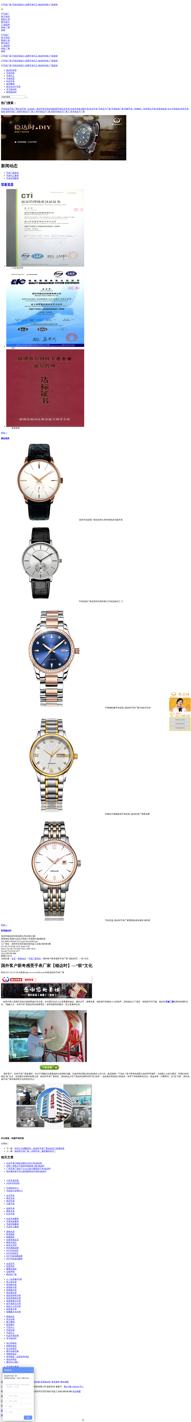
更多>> (4, 433)
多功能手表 (83, 109)
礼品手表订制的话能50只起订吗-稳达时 (24, 1163)
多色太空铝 (11, 1245)
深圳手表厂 (10, 111)
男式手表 (10, 1198)
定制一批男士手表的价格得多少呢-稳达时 (25, 1166)
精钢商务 (10, 1237)
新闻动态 (22, 958)
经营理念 (10, 1266)
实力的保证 (11, 1348)
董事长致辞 (11, 1269)
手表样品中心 (12, 1188)
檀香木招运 (11, 1242)
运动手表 (74, 109)
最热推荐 (5, 438)
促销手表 (57, 109)
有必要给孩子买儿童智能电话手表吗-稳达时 (26, 1171)
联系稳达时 (11, 92)
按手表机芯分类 (13, 1304)
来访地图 (76, 1391)
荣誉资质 (7, 184)
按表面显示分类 (13, 1301)
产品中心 (10, 1327)
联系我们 (10, 1325)
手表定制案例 (12, 1224)
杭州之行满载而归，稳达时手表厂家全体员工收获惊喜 (39, 1148)
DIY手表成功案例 (14, 1259)
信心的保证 (11, 1343)
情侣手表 (40, 109)
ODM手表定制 (12, 1183)
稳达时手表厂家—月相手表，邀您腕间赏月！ (35, 1151)
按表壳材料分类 (13, 1295)
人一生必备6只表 (14, 1279)
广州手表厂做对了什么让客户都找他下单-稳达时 (28, 1168)
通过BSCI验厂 (12, 1362)
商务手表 (10, 1211)
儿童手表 (10, 1204)
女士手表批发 (173, 109)
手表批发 (10, 78)
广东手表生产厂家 (76, 111)
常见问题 (10, 1319)
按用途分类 (11, 1287)
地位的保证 (11, 1359)
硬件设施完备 (12, 1351)
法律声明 (10, 1272)
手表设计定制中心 (14, 1191)
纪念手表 (65, 109)
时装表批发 (161, 109)
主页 (13, 958)
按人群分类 (11, 1282)
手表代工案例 (12, 1227)
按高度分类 (11, 1309)
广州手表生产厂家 (42, 111)
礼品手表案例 (12, 1219)
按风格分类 (11, 1290)
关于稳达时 (11, 89)
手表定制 (10, 73)
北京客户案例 (12, 1367)
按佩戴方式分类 (13, 1312)
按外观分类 (11, 1293)
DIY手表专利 (12, 1250)
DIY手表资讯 (12, 1253)
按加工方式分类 (13, 1306)
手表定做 (49, 109)
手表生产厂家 (104, 109)
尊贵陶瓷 (10, 1234)
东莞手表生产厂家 (59, 111)
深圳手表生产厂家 (24, 111)
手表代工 (10, 76)
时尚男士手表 (149, 109)
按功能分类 (11, 1284)
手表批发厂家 (117, 109)
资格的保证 (11, 1354)
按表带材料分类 (13, 1298)
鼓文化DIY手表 (13, 86)
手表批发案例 (12, 1221)
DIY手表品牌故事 (14, 1256)
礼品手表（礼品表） (27, 109)
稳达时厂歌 (11, 1274)
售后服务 (55, 1382)
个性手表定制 (12, 1180)
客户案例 (10, 1322)
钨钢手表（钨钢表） (133, 109)
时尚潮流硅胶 (12, 1248)
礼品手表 (10, 81)
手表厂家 (13, 109)
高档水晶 (10, 1231)
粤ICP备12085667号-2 (73, 1387)
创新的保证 (11, 1346)
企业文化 (10, 1263)
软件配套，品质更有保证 (17, 1357)
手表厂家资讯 (34, 958)
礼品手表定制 (12, 1335)
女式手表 (10, 1195)
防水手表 (93, 109)
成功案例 (10, 84)
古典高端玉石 (12, 1240)
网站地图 (64, 1382)
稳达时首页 (11, 70)
